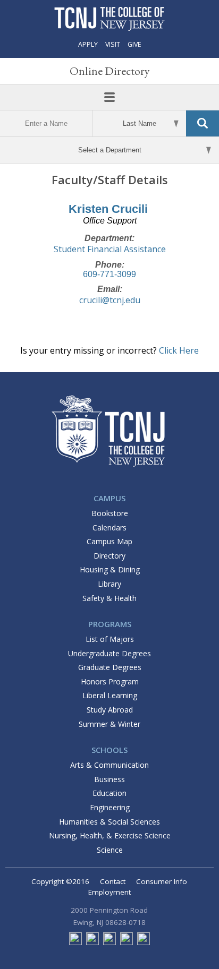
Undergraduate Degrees (109, 653)
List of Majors (110, 639)
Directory (109, 556)
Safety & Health (109, 598)
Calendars (109, 527)
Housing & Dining (110, 569)
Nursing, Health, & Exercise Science (110, 835)
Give (134, 44)
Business (109, 779)
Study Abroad (110, 710)
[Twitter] (92, 942)
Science (110, 850)
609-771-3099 (109, 274)
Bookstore (109, 513)
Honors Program (110, 681)
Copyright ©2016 (60, 881)
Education (109, 793)
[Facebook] (75, 942)
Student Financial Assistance (110, 249)
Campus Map (109, 541)
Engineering (110, 807)
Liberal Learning (109, 695)
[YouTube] (143, 942)
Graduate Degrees (109, 667)
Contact (112, 881)
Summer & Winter (109, 724)
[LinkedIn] (109, 942)
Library (109, 584)
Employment (109, 892)
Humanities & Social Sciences (109, 822)
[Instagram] (126, 942)
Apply (88, 44)
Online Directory (110, 71)
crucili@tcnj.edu (109, 300)
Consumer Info (161, 881)
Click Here (179, 350)
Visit (112, 44)
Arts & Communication (109, 765)
